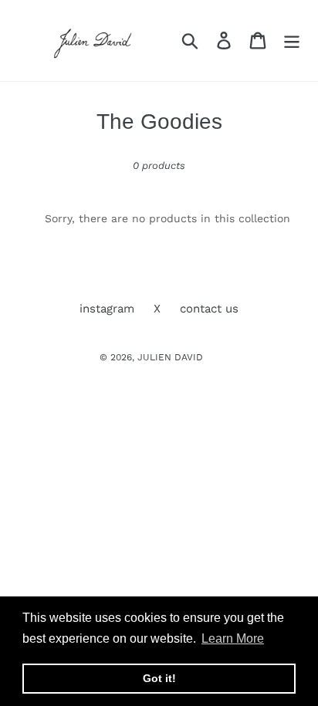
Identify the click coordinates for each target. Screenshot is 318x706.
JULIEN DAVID (170, 357)
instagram (107, 309)
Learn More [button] (232, 638)
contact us (209, 309)
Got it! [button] (159, 678)
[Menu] (292, 41)
